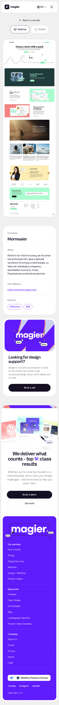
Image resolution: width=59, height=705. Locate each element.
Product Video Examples (20, 623)
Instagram (23, 686)
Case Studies (14, 600)
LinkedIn (36, 686)
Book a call (29, 387)
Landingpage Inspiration (19, 618)
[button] (41, 7)
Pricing (11, 555)
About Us (12, 639)
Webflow (12, 567)
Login (10, 662)
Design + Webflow (17, 573)
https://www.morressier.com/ (22, 289)
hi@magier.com (15, 693)
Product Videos (15, 579)
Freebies (12, 594)
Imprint (11, 657)
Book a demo (29, 494)
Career (11, 645)
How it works (14, 549)
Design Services (16, 561)
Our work (29, 503)
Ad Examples (14, 606)
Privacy (11, 651)
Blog (10, 612)
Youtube (12, 686)
